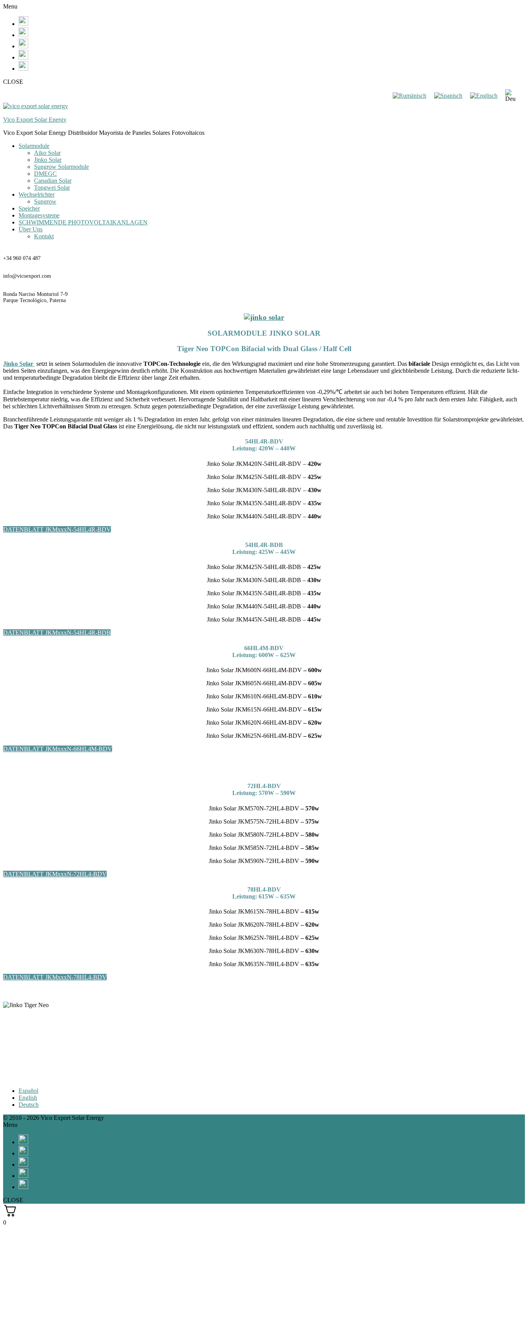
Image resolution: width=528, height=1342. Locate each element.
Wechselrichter (37, 194)
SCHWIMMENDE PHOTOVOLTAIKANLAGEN (83, 222)
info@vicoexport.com (27, 276)
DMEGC (45, 173)
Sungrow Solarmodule (61, 166)
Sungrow (45, 201)
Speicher (29, 208)
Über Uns (31, 229)
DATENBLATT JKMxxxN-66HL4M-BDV (57, 749)
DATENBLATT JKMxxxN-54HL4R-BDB (57, 632)
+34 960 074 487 (22, 258)
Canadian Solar (53, 180)
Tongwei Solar (52, 187)
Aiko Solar (47, 152)
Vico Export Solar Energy (34, 119)
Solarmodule (34, 146)
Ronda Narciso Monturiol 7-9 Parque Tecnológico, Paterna (35, 297)
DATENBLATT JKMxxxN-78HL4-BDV (55, 977)
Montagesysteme (39, 215)
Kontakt (44, 236)
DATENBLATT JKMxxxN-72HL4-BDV (55, 874)
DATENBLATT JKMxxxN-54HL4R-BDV (57, 529)
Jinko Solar (47, 159)
